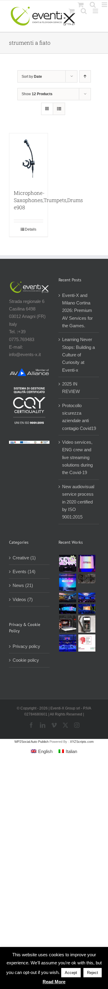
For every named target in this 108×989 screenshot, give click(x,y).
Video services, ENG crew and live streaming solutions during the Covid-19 (77, 457)
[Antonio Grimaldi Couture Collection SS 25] (87, 578)
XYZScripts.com (82, 741)
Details (30, 229)
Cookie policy (26, 660)
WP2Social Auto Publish (31, 741)
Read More (54, 981)
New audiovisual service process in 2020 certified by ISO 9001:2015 (78, 501)
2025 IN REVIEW (71, 387)
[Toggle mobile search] (84, 11)
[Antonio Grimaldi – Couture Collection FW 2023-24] (87, 624)
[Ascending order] (85, 76)
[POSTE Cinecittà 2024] (87, 609)
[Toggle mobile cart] (72, 11)
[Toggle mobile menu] (96, 11)
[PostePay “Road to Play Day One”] (67, 597)
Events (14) (24, 571)
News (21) (23, 585)
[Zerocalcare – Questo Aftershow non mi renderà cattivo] (67, 624)
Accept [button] (71, 972)
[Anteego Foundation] (87, 563)
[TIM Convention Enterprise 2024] (67, 609)
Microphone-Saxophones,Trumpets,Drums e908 (48, 200)
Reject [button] (92, 972)
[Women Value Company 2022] (87, 643)
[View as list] (59, 109)
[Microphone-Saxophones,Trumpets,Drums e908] (28, 158)
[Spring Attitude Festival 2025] (67, 563)
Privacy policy (26, 646)
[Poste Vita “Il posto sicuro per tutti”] (87, 597)
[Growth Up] (67, 582)
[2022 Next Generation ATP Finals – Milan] (67, 643)
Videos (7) (23, 599)
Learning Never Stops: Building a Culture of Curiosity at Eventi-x (78, 354)
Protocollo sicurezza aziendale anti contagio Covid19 (79, 417)
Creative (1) (24, 557)
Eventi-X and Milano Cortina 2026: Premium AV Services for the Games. (77, 310)
